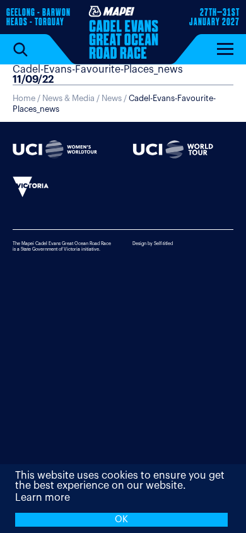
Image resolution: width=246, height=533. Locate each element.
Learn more (42, 498)
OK (121, 519)
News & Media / (72, 98)
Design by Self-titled (152, 243)
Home (24, 98)
